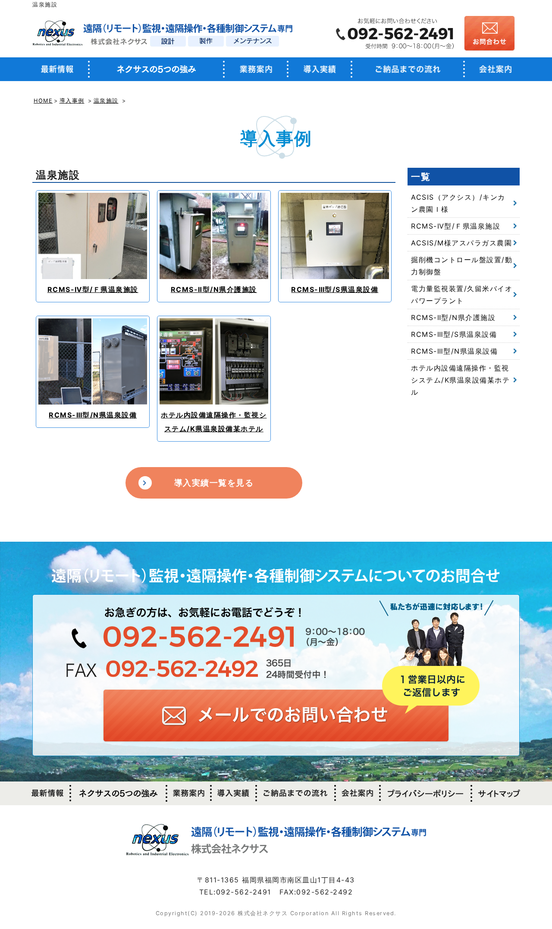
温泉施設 (106, 100)
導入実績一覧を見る (214, 482)
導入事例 (72, 100)
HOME (43, 100)
